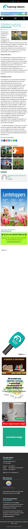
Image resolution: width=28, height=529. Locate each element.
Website (10, 179)
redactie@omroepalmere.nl (14, 241)
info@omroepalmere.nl (8, 516)
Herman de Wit (15, 29)
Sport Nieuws (3, 172)
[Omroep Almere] (2, 18)
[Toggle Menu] (15, 18)
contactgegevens (14, 472)
